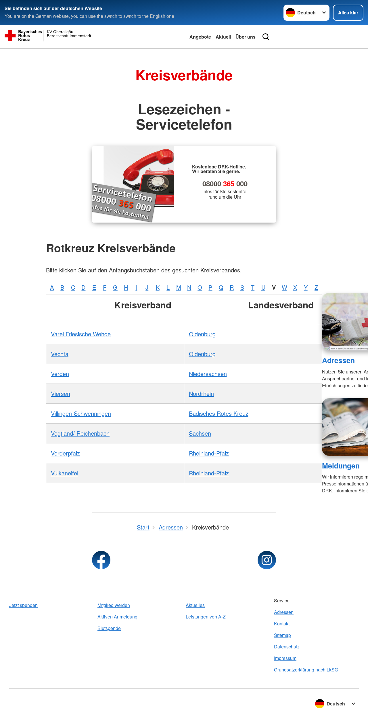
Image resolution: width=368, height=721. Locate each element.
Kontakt (282, 623)
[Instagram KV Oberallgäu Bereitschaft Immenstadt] (267, 560)
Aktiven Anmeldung (117, 616)
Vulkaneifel (64, 473)
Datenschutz (287, 646)
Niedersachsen (208, 373)
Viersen (60, 393)
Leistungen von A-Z (206, 616)
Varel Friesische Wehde (81, 334)
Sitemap (282, 635)
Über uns (245, 36)
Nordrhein (201, 393)
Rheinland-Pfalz (209, 453)
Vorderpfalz (65, 453)
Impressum (285, 658)
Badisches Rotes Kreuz (218, 413)
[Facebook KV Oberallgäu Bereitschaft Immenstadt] (101, 560)
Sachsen (200, 433)
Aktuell (223, 36)
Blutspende (109, 628)
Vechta (59, 354)
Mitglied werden (113, 605)
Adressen (338, 360)
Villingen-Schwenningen (81, 413)
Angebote (200, 36)
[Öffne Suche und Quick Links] (266, 36)
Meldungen (341, 465)
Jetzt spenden (23, 605)
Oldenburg (202, 334)
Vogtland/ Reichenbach (80, 433)
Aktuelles (195, 605)
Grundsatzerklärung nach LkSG (306, 669)
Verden (60, 373)
